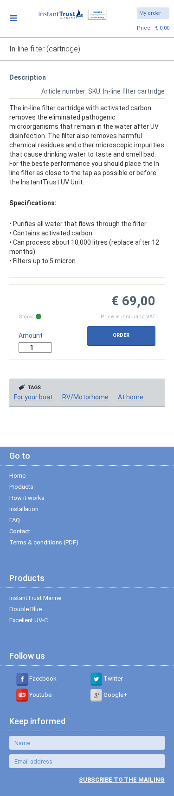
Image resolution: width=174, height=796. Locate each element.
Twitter (112, 678)
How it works (27, 497)
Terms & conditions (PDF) (43, 542)
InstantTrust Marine (35, 597)
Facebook (42, 678)
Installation (24, 508)
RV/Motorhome (85, 397)
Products (21, 486)
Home (17, 475)
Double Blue (25, 609)
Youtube (40, 694)
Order (121, 335)
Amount (31, 335)
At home (130, 397)
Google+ (114, 694)
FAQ (14, 520)
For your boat (33, 397)
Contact (19, 531)
